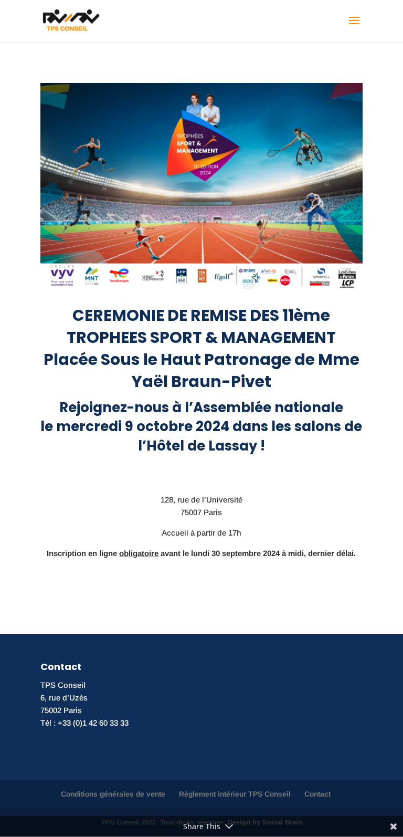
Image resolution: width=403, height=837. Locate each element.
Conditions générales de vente (113, 794)
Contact (317, 794)
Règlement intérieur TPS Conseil (235, 794)
